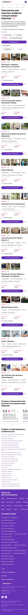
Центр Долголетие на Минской (13, 204)
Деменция (15, 343)
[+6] (14, 197)
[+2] (14, 127)
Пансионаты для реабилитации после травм (11, 452)
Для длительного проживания (17, 278)
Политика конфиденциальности (15, 601)
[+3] (14, 368)
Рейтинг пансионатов (8, 572)
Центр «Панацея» (8, 341)
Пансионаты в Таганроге (7, 556)
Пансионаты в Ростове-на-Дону (9, 548)
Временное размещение (7, 138)
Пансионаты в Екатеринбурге (8, 531)
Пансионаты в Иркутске (20, 534)
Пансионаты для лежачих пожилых (9, 436)
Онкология (24, 309)
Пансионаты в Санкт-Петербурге (9, 517)
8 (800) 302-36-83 (5, 590)
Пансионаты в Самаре (6, 550)
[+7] (14, 163)
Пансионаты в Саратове (20, 550)
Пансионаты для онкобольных (8, 456)
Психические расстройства (13, 69)
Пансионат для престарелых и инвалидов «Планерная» (12, 275)
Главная (3, 7)
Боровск (15, 509)
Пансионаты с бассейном (6, 471)
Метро (16, 7)
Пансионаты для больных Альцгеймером (10, 447)
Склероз (9, 105)
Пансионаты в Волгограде (7, 526)
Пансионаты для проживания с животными (10, 486)
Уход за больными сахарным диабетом (9, 445)
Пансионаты (10, 7)
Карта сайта (4, 601)
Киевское (9, 505)
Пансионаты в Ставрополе (19, 553)
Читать (8, 80)
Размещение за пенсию (6, 475)
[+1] (14, 300)
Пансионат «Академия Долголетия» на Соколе (10, 65)
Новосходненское (18, 505)
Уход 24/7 (4, 69)
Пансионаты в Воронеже (7, 528)
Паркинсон (4, 105)
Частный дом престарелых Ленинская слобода (11, 101)
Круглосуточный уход (6, 477)
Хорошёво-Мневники (12, 498)
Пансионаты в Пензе (6, 545)
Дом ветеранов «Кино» (10, 307)
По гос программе (17, 138)
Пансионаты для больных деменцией (9, 461)
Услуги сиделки (4, 467)
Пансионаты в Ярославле (7, 564)
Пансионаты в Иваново (7, 534)
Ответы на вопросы (7, 579)
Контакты (4, 576)
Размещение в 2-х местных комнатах (9, 479)
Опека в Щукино (7, 170)
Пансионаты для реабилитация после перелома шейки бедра (13, 449)
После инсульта (23, 69)
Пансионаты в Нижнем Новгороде (9, 542)
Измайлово (18, 502)
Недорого (25, 138)
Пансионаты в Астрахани (7, 520)
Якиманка (21, 498)
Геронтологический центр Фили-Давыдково (13, 135)
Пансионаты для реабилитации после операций (11, 440)
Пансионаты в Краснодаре (7, 539)
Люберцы (9, 509)
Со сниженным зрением (16, 172)
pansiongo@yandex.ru (6, 593)
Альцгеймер (4, 206)
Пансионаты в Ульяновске (7, 559)
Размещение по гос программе (8, 463)
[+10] (14, 57)
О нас (3, 569)
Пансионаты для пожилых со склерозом (10, 442)
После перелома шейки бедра (19, 105)
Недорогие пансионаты (6, 473)
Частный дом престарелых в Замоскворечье (12, 376)
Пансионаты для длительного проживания (10, 484)
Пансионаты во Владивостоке (8, 523)
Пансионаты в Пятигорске (19, 545)
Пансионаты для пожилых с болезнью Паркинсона (12, 434)
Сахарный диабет (5, 172)
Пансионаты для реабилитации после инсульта (11, 454)
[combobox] (14, 45)
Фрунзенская (10, 502)
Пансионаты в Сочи (6, 553)
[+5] (14, 94)
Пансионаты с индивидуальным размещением (11, 469)
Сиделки (10, 206)
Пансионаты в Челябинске (7, 561)
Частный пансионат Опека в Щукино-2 (11, 239)
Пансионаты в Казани (6, 537)
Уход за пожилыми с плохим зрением (9, 458)
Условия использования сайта (8, 602)
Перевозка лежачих (5, 481)
